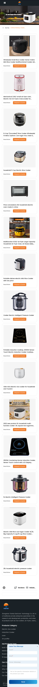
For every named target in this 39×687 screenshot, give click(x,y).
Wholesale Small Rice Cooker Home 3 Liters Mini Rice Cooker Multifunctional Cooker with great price (19, 62)
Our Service (6, 675)
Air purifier (5, 639)
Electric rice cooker (9, 629)
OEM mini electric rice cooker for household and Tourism (19, 388)
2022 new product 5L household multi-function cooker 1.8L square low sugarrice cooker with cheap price (18, 425)
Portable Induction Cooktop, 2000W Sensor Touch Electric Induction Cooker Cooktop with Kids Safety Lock (18, 352)
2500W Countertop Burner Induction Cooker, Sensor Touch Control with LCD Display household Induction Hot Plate (19, 462)
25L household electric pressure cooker (17, 568)
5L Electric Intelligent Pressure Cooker (16, 497)
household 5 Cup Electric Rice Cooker (17, 170)
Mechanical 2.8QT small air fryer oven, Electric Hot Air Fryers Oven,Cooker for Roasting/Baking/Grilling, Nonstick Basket (18, 99)
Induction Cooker (8, 632)
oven (4, 636)
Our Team (5, 672)
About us (5, 666)
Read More (6, 66)
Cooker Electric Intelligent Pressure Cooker (18, 315)
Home (7, 28)
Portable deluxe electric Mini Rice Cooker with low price (18, 279)
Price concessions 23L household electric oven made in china (18, 206)
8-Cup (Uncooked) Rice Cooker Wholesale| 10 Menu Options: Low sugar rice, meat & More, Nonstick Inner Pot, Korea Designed (19, 135)
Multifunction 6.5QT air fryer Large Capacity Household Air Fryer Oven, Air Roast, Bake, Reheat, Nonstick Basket (19, 244)
